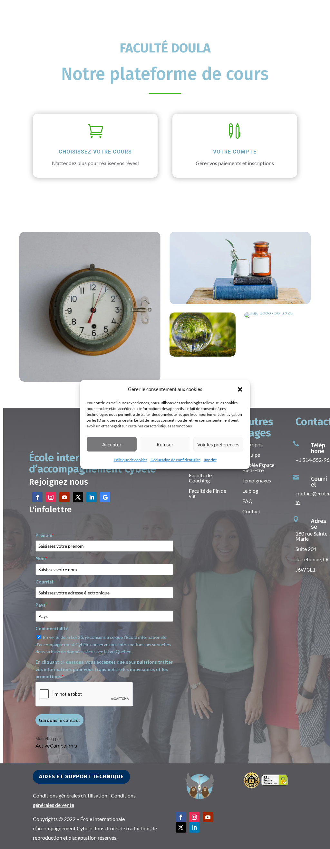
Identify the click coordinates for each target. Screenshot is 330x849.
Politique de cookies (130, 459)
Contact (251, 511)
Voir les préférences (218, 444)
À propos (252, 444)
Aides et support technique (81, 776)
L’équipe (251, 455)
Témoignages (256, 480)
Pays (41, 605)
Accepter (111, 444)
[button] (240, 389)
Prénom (44, 535)
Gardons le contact (59, 720)
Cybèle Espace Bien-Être (258, 467)
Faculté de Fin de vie (207, 493)
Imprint (210, 459)
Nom (41, 558)
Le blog (250, 491)
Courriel (45, 581)
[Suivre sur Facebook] (37, 497)
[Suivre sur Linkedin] (91, 497)
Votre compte (235, 152)
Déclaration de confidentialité (175, 459)
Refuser (165, 444)
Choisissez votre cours (95, 152)
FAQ (247, 501)
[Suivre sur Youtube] (64, 497)
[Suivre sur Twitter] (78, 497)
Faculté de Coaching (200, 477)
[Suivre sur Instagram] (51, 497)
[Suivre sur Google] (105, 497)
